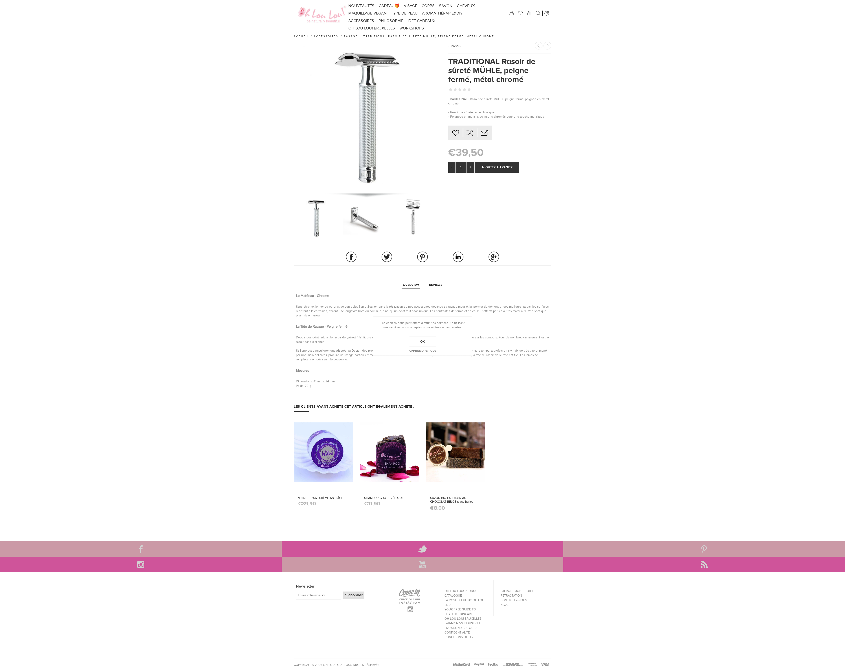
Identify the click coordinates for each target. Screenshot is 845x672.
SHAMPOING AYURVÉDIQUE (384, 498)
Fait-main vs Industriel (463, 623)
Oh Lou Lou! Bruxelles (463, 619)
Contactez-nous (513, 600)
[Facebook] (141, 549)
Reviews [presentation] (435, 285)
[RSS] (704, 564)
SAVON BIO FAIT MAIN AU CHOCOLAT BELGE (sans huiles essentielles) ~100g (451, 501)
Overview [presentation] (411, 285)
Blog (504, 605)
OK (422, 341)
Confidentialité (457, 632)
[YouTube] (422, 564)
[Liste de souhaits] (520, 13)
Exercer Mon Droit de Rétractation (518, 593)
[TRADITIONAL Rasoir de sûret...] (547, 45)
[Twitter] (422, 549)
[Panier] (511, 13)
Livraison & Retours (461, 628)
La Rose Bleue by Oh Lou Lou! (464, 602)
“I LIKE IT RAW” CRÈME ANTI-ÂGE (320, 498)
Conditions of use (459, 637)
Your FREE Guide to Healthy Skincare (460, 612)
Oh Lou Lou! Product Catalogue (462, 593)
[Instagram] (141, 564)
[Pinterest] (704, 549)
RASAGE (456, 46)
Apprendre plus (423, 350)
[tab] (411, 285)
